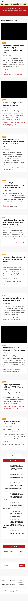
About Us (12, 580)
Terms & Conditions (20, 581)
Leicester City (22, 72)
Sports (4, 42)
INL (10, 465)
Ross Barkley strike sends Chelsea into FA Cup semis (11, 422)
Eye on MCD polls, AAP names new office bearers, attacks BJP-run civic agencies (17, 533)
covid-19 (14, 406)
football (17, 122)
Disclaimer (12, 584)
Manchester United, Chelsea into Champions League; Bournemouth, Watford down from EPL (13, 48)
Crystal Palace (5, 205)
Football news (11, 281)
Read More (6, 69)
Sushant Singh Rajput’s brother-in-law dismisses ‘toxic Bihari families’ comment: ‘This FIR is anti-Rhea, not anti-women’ (14, 524)
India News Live (13, 8)
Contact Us (21, 553)
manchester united (8, 74)
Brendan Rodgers (6, 406)
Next (16, 455)
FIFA (12, 122)
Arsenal (4, 122)
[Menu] (2, 1)
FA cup (5, 446)
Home (3, 580)
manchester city (9, 124)
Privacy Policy (5, 584)
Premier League (18, 74)
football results (20, 281)
